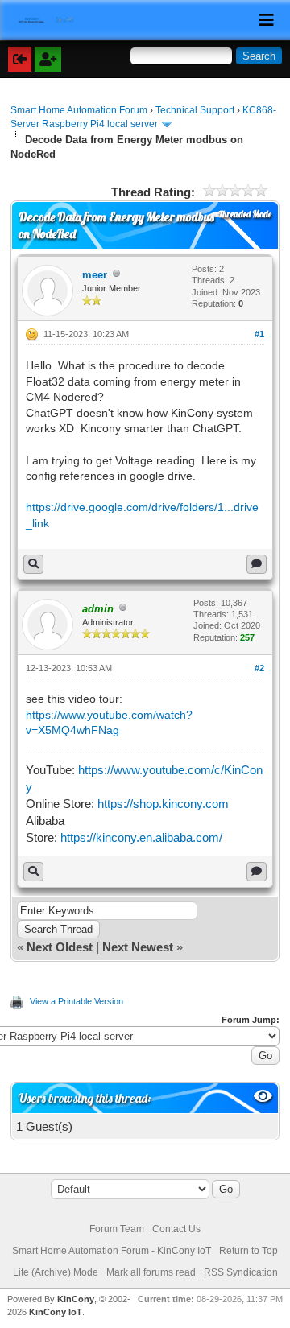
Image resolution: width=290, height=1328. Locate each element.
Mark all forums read (151, 1272)
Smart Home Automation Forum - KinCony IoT (111, 1250)
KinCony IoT (55, 1312)
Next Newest (137, 947)
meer (94, 275)
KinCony (75, 1299)
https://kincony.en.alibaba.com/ (141, 837)
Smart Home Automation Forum (78, 110)
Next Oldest (60, 947)
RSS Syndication (241, 1272)
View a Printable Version (76, 1001)
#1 (259, 334)
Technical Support (194, 110)
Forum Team (116, 1229)
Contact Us (176, 1229)
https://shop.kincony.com (163, 803)
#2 (259, 668)
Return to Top (248, 1250)
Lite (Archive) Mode (55, 1272)
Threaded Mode (244, 214)
